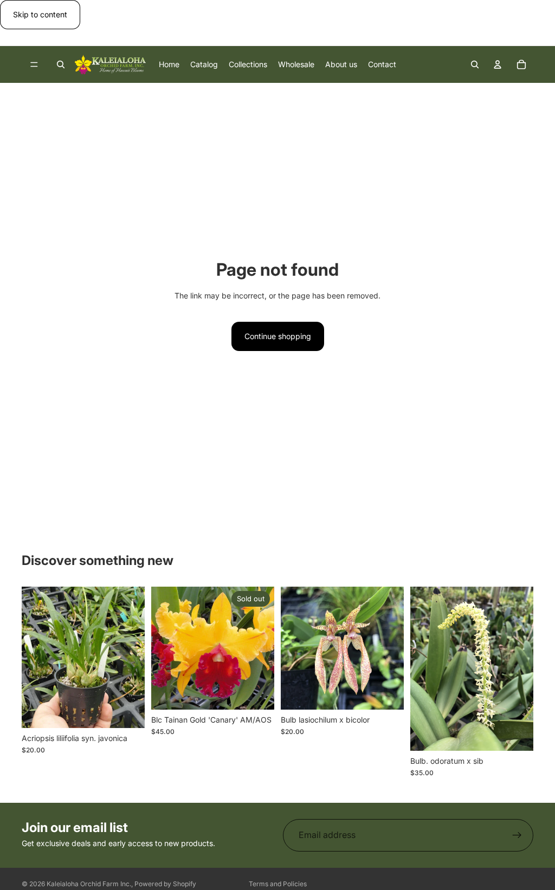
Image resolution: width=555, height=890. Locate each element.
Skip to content (40, 14)
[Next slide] (521, 668)
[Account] (497, 64)
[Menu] (34, 65)
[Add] (128, 711)
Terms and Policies (278, 884)
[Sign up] (517, 835)
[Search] (61, 64)
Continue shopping (277, 336)
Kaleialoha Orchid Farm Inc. (89, 884)
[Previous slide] (422, 668)
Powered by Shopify (165, 884)
